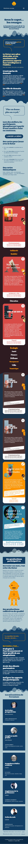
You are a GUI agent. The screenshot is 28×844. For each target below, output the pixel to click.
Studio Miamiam (8, 740)
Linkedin (7, 767)
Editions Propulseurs (9, 714)
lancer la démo (14, 136)
